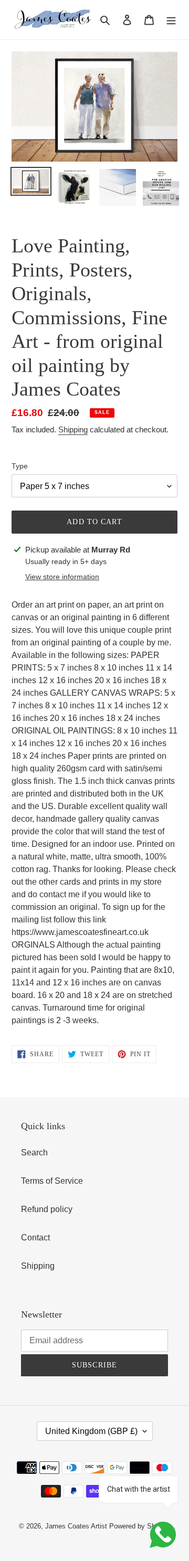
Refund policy (46, 1209)
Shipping (73, 429)
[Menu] (171, 19)
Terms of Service (52, 1180)
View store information (62, 576)
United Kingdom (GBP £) (91, 1431)
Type (20, 466)
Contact (35, 1237)
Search (34, 1152)
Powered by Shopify (139, 1526)
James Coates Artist (76, 1526)
